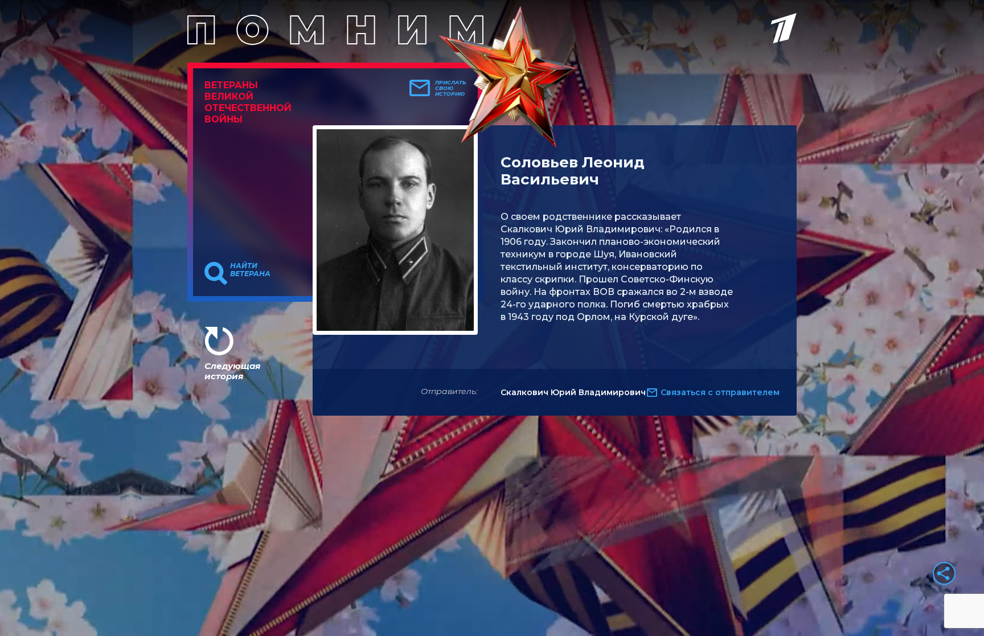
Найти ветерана (250, 270)
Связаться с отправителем (720, 392)
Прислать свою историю (450, 88)
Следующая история (232, 370)
